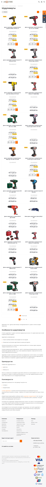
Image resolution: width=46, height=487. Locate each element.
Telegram (12, 449)
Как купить (19, 429)
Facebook (6, 449)
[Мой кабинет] (41, 1)
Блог (32, 420)
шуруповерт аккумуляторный (30, 396)
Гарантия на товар (21, 424)
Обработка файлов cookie (22, 432)
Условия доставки (20, 422)
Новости (4, 420)
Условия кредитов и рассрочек (21, 434)
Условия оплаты (20, 420)
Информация (20, 418)
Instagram (9, 449)
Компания (4, 418)
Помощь (33, 418)
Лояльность (19, 430)
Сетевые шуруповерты (6, 390)
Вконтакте (3, 449)
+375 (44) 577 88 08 (37, 440)
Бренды (33, 424)
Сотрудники (4, 422)
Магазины (4, 425)
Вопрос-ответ (34, 422)
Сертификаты (5, 430)
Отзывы (3, 429)
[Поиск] (44, 2)
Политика (4, 427)
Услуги (18, 427)
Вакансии (4, 424)
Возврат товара (20, 425)
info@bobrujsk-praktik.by (38, 443)
